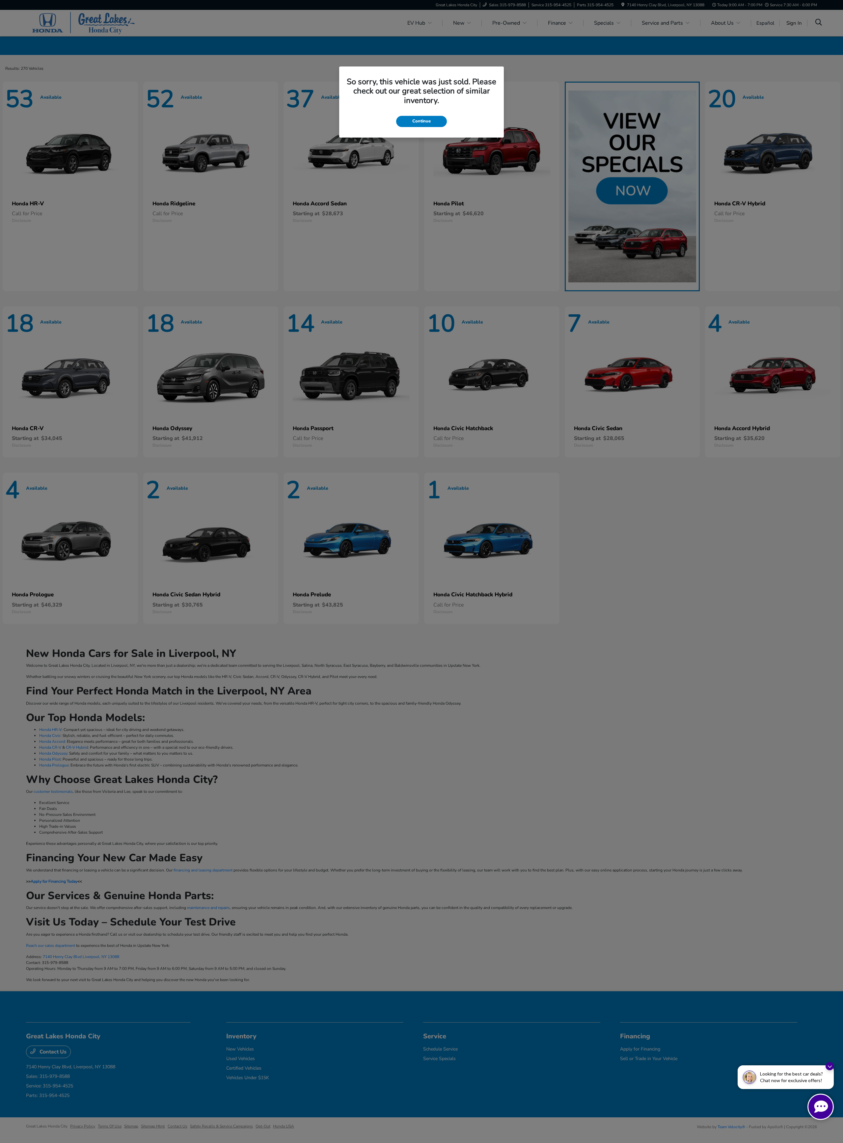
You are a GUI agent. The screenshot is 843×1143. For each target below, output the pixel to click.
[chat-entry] (820, 1107)
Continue (421, 121)
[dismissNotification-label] (830, 1066)
